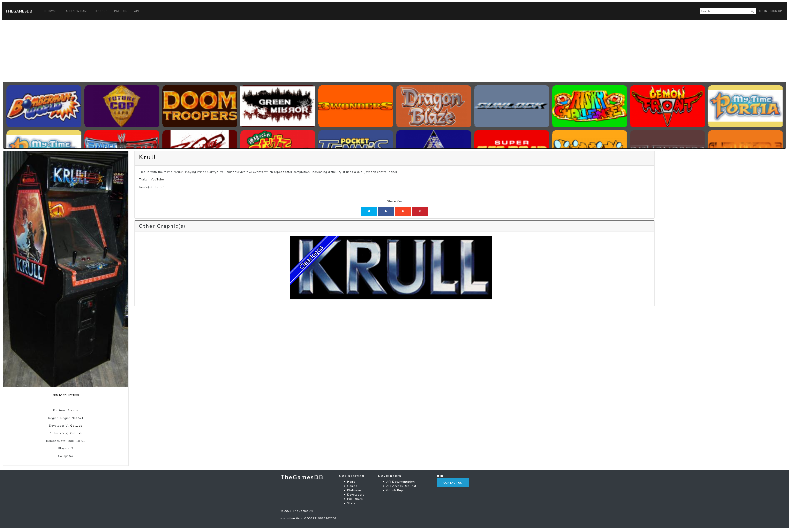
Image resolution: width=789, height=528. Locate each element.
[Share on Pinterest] (420, 211)
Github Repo (395, 490)
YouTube (157, 179)
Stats (351, 503)
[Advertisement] (394, 51)
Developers (355, 495)
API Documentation (400, 482)
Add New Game (77, 11)
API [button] (137, 11)
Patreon (121, 11)
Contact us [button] (452, 482)
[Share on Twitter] (369, 211)
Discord (101, 11)
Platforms (354, 490)
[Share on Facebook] (386, 211)
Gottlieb (76, 426)
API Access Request (401, 486)
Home (351, 482)
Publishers (355, 499)
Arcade (73, 410)
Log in (762, 11)
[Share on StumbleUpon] (403, 211)
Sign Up (776, 11)
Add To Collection (65, 395)
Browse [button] (50, 11)
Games (352, 486)
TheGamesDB (18, 11)
